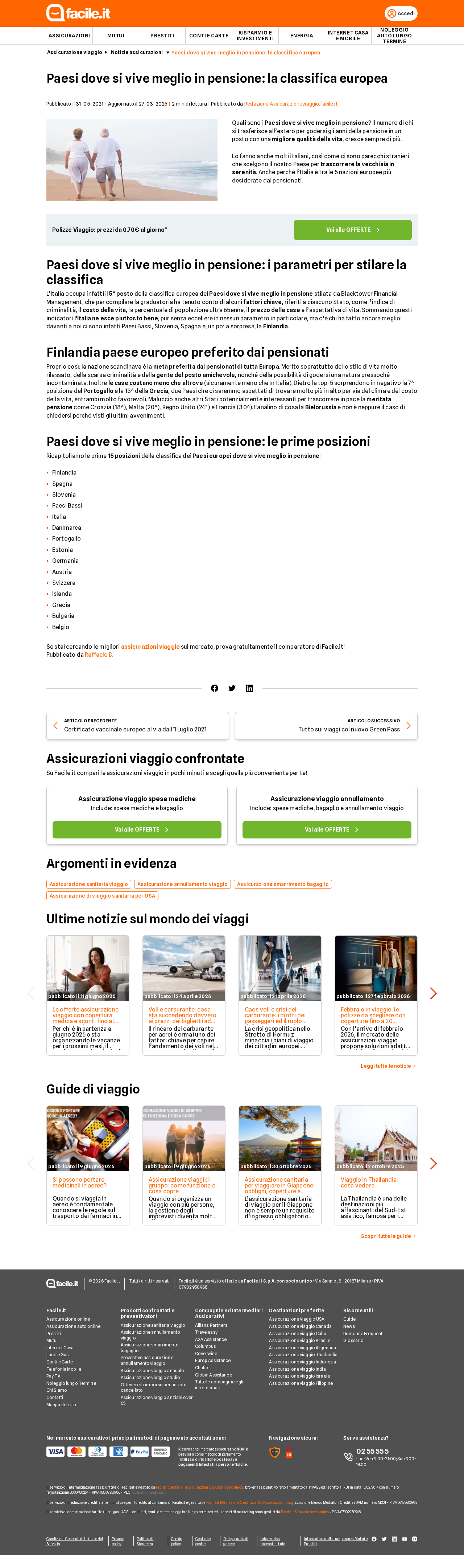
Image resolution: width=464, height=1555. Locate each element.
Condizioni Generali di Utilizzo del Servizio (74, 1541)
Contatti (54, 1397)
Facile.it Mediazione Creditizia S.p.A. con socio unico (248, 1502)
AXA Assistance (211, 1339)
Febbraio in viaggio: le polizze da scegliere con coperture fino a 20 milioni (373, 1018)
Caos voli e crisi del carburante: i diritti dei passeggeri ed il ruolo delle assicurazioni (275, 1018)
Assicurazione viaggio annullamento (327, 799)
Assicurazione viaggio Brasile (299, 1340)
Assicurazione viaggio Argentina (302, 1347)
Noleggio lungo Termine (71, 1383)
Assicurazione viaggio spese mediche (137, 799)
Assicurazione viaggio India (297, 1369)
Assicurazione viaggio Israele (299, 1376)
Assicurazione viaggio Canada (300, 1326)
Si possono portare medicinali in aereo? (80, 1182)
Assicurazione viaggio (74, 52)
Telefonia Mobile (63, 1369)
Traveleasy (206, 1332)
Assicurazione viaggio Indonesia (302, 1362)
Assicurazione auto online (73, 1326)
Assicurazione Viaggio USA (296, 1319)
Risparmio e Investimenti (255, 35)
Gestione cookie (203, 1541)
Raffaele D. (99, 654)
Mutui (116, 35)
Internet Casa (60, 1347)
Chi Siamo (56, 1390)
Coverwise (206, 1353)
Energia (301, 35)
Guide (349, 1319)
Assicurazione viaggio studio (150, 1377)
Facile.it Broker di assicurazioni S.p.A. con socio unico (199, 1487)
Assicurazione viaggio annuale (152, 1370)
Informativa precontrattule (272, 1541)
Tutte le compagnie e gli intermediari (219, 1384)
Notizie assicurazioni (137, 52)
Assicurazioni (69, 35)
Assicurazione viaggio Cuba (297, 1333)
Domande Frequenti (363, 1333)
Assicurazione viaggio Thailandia (303, 1354)
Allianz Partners (211, 1325)
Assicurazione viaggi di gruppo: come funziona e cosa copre (182, 1185)
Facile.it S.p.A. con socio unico (305, 1512)
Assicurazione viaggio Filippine (301, 1383)
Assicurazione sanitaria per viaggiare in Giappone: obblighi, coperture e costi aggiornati (280, 1188)
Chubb (201, 1367)
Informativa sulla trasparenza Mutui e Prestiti (336, 1541)
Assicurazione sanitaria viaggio (153, 1325)
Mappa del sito (61, 1404)
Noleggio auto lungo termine (394, 35)
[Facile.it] (78, 19)
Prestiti (162, 35)
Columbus (205, 1346)
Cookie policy (176, 1541)
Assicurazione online (68, 1319)
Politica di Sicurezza (145, 1541)
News (349, 1326)
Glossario (353, 1340)
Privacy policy (118, 1541)
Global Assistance (213, 1375)
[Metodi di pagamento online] (108, 1452)
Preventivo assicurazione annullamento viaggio (147, 1360)
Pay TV (53, 1376)
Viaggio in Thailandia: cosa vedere (369, 1182)
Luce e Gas (57, 1354)
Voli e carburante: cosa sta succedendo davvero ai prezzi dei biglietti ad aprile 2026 (183, 1018)
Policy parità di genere (235, 1541)
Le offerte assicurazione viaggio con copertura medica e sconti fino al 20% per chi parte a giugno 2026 (86, 1021)
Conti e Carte (208, 35)
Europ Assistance (213, 1360)
